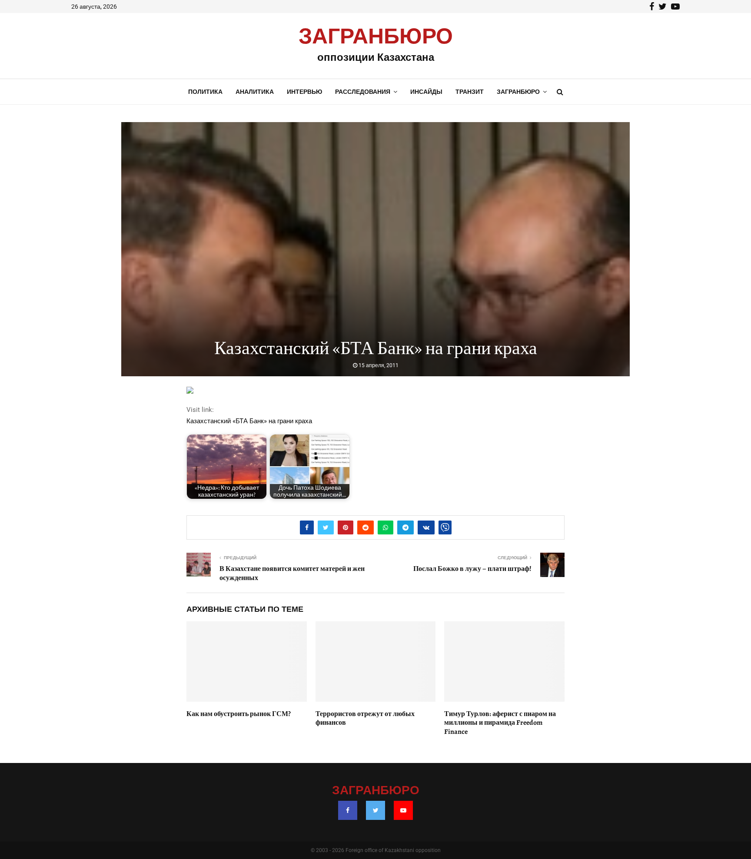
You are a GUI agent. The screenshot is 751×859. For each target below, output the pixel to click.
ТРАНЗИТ (469, 92)
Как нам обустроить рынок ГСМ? (238, 714)
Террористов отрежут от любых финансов (365, 718)
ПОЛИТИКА (205, 92)
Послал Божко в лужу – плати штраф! (472, 569)
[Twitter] (375, 810)
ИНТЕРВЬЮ (304, 92)
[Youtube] (403, 810)
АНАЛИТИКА (255, 92)
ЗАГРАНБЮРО (376, 37)
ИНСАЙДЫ (426, 92)
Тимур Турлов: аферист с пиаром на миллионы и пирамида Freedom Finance (500, 723)
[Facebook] (347, 810)
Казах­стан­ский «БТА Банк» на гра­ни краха (249, 421)
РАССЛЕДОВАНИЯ (362, 92)
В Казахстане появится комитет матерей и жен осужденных (292, 573)
